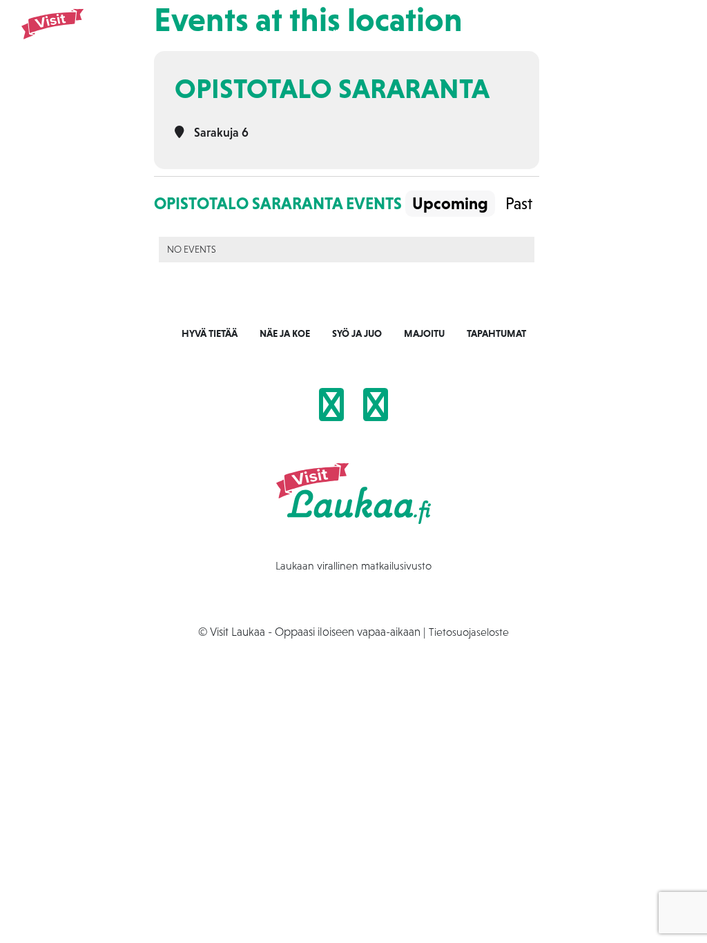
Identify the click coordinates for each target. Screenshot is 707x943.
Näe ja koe (280, 35)
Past (518, 203)
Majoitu (408, 35)
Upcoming (450, 203)
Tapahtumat (475, 35)
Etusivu (220, 35)
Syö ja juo (346, 35)
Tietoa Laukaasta (563, 35)
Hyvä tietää (210, 333)
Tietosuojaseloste (469, 631)
